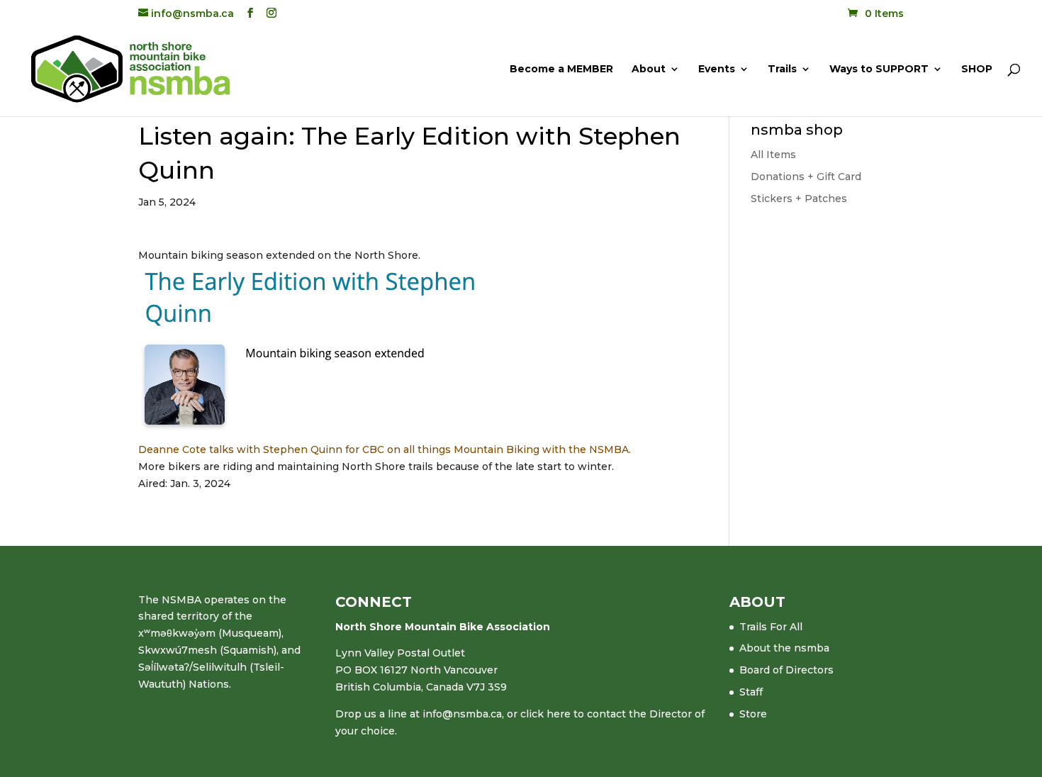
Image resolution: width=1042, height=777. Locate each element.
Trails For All (770, 626)
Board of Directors (786, 670)
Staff (751, 692)
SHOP (976, 69)
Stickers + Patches (799, 198)
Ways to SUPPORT (879, 69)
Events (716, 69)
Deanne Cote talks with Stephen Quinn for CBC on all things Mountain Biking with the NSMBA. (384, 449)
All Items (773, 154)
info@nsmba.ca (462, 714)
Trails (782, 69)
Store (753, 714)
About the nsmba (784, 648)
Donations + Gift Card (806, 176)
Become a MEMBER (561, 69)
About (649, 69)
